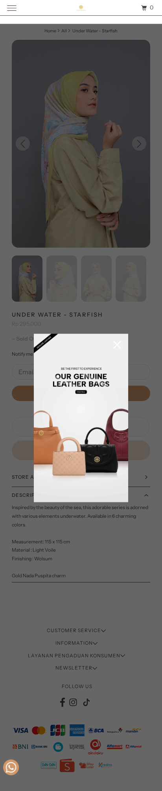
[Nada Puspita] (81, 7)
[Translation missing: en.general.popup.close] (117, 345)
